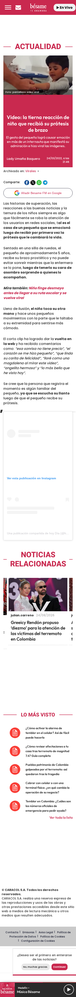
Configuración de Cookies (38, 941)
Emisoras (28, 932)
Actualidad (38, 46)
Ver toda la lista (61, 817)
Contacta (11, 932)
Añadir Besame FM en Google (41, 193)
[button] (8, 7)
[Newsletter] (18, 7)
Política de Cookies (52, 936)
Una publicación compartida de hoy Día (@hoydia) (40, 533)
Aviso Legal (46, 932)
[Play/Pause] (69, 989)
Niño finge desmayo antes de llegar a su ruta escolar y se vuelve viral (34, 293)
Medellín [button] (23, 987)
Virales (30, 171)
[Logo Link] (38, 7)
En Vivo (66, 7)
